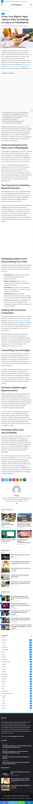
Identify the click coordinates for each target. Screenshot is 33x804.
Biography (4, 674)
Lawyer (4, 696)
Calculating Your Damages (10, 119)
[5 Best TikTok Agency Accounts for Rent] (5, 557)
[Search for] (31, 5)
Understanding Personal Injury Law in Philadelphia (15, 112)
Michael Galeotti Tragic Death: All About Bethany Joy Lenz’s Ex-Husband (20, 612)
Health (4, 657)
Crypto (4, 664)
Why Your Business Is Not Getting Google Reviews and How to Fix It (20, 562)
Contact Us (14, 798)
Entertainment (6, 662)
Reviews (4, 679)
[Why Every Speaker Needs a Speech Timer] (8, 534)
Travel (3, 666)
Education (4, 676)
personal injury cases (24, 159)
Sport (3, 686)
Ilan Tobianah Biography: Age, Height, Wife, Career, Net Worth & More (20, 598)
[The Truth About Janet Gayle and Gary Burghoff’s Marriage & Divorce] (5, 620)
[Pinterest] (13, 479)
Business (4, 640)
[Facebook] (2, 479)
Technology (5, 649)
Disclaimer (28, 798)
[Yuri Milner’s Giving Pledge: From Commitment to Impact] (24, 534)
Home (4, 10)
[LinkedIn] (10, 479)
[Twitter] (6, 479)
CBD (3, 698)
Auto (3, 684)
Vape (3, 703)
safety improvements (20, 458)
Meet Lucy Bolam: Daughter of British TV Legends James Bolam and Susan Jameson (21, 626)
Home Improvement (7, 693)
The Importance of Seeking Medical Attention (15, 114)
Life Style (4, 647)
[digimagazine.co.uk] (16, 5)
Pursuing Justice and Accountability (12, 123)
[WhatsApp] (20, 479)
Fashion (4, 669)
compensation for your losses (18, 320)
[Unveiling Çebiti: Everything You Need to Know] (8, 517)
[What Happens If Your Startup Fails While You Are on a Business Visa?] (5, 584)
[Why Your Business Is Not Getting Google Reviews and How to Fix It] (5, 563)
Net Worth (4, 691)
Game (3, 671)
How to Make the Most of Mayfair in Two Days (15, 1)
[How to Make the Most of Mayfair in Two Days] (5, 570)
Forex (3, 708)
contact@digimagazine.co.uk (16, 736)
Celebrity (4, 659)
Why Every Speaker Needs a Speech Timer (8, 540)
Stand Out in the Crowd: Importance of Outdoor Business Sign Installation (24, 524)
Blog (8, 10)
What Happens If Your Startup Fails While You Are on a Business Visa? (20, 582)
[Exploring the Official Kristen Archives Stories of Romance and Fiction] (5, 606)
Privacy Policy (21, 798)
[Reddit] (17, 479)
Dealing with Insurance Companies (12, 117)
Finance (4, 681)
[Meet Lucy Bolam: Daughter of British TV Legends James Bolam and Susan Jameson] (5, 627)
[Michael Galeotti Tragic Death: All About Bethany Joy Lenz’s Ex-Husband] (5, 613)
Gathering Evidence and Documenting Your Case (16, 116)
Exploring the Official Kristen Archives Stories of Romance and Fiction (20, 605)
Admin (5, 26)
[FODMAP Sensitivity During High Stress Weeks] (5, 577)
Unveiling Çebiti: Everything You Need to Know (7, 524)
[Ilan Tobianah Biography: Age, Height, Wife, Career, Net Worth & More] (5, 598)
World (3, 705)
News (3, 652)
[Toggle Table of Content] (31, 110)
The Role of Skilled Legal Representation (13, 121)
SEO (3, 688)
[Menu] (2, 5)
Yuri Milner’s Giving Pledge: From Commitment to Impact (24, 541)
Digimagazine (16, 795)
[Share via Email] (24, 479)
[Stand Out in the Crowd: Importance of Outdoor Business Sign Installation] (24, 517)
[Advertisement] (16, 92)
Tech (3, 645)
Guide (3, 642)
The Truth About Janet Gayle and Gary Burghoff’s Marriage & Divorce (21, 619)
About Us (8, 798)
